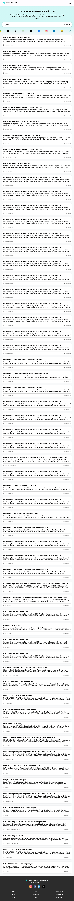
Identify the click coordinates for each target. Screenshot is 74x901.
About (13, 891)
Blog (36, 891)
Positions (36, 894)
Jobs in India (59, 891)
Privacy (36, 897)
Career (14, 897)
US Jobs (66, 24)
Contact (13, 894)
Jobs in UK (59, 897)
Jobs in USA (59, 894)
